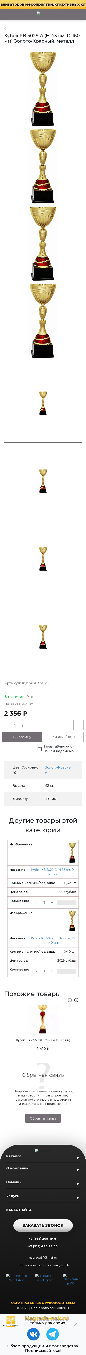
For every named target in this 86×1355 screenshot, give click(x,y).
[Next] (76, 1000)
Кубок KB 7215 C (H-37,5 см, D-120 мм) (43, 1040)
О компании (17, 1168)
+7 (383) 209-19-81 (43, 1238)
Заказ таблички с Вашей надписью (58, 748)
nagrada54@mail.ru (43, 1257)
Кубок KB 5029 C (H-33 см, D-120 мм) (53, 872)
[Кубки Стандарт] (7, 28)
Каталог (14, 1156)
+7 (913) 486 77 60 (43, 1246)
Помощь (14, 1182)
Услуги (12, 1196)
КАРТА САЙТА (19, 1210)
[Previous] (69, 1000)
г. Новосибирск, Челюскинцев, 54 (43, 1265)
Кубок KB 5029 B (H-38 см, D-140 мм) (53, 940)
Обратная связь (43, 1118)
